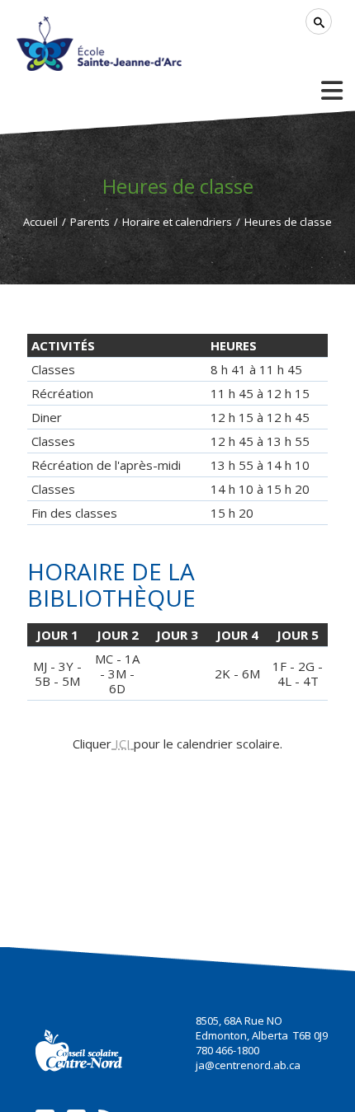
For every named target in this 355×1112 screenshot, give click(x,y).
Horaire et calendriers (177, 221)
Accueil (40, 221)
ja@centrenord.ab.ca (248, 1065)
